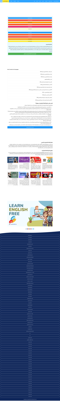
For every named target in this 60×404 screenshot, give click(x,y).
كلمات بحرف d (30, 348)
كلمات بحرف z (30, 396)
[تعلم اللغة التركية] (47, 175)
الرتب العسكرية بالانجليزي (30, 324)
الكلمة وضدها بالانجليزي (30, 263)
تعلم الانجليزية (50, 1)
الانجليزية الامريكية (30, 300)
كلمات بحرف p (30, 374)
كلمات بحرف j (30, 361)
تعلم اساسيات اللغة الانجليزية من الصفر (30, 53)
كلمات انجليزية (30, 250)
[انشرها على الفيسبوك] (33, 228)
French (18, 1)
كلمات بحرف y (30, 394)
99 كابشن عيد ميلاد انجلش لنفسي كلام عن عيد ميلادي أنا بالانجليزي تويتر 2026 (40, 89)
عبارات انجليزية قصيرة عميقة (30, 320)
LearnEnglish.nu (5, 1)
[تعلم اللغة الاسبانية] (35, 175)
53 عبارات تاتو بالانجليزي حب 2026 (47, 92)
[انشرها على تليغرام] (27, 228)
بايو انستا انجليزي (30, 311)
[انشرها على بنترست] (31, 228)
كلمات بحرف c (30, 346)
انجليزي (46, 1)
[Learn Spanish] (35, 160)
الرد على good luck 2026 (48, 79)
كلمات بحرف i (30, 359)
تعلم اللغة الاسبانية (30, 24)
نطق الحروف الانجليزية (30, 309)
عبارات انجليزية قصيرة (30, 322)
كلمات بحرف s (30, 381)
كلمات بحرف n (30, 370)
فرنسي (43, 1)
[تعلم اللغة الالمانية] (24, 175)
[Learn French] (47, 160)
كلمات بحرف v (30, 387)
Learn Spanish (30, 34)
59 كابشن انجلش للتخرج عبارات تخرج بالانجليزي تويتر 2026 (43, 100)
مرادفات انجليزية (30, 261)
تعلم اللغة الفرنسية (30, 20)
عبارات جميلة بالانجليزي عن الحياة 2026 (46, 76)
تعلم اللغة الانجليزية (56, 1)
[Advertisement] (30, 9)
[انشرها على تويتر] (32, 228)
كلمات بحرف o (30, 372)
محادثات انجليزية (30, 252)
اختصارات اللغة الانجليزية (30, 270)
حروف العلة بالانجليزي (30, 274)
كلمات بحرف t (30, 383)
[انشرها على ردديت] (28, 228)
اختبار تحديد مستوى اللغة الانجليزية (30, 272)
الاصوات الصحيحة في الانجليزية (30, 276)
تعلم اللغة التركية (30, 26)
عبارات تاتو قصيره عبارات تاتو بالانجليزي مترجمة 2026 (44, 87)
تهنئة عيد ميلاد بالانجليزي (30, 313)
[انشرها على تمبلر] (29, 228)
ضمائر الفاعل (30, 326)
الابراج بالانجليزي (30, 337)
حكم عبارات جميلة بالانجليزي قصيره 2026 (46, 71)
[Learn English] (12, 160)
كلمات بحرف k (30, 363)
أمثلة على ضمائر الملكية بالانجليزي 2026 (46, 84)
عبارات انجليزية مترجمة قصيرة (30, 248)
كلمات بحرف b (30, 344)
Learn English (30, 32)
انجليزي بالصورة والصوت (30, 298)
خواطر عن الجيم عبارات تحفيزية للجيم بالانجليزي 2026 (44, 97)
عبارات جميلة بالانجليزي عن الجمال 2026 (46, 74)
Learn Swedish (30, 41)
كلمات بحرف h (30, 357)
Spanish (15, 1)
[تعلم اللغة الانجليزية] (24, 160)
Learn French (30, 307)
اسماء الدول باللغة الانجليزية (30, 283)
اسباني (37, 1)
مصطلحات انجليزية (30, 259)
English (11, 1)
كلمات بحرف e (30, 350)
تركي (34, 1)
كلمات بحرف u (30, 385)
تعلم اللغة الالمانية (30, 22)
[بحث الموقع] (1, 1)
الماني (40, 1)
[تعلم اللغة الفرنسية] (12, 175)
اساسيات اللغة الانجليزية (30, 127)
